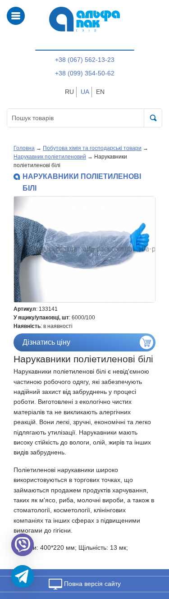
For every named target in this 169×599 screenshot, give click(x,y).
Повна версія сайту (91, 583)
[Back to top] (150, 549)
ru (69, 91)
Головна (24, 148)
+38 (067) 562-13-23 (84, 59)
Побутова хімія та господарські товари (92, 148)
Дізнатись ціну (46, 342)
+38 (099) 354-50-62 (84, 73)
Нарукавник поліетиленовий (50, 157)
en (100, 91)
